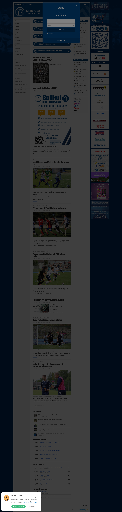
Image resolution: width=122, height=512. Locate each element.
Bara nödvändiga (33, 506)
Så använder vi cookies (30, 502)
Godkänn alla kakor (18, 506)
